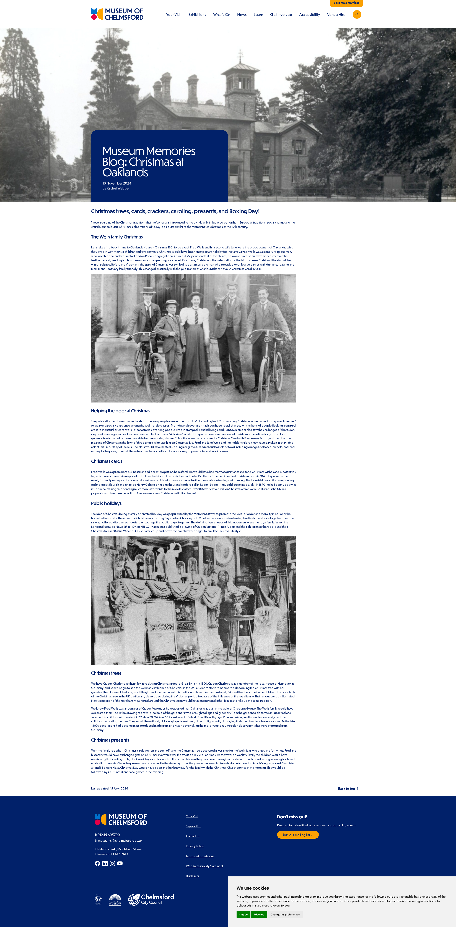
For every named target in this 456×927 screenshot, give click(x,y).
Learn (258, 14)
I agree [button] (243, 914)
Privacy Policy (195, 846)
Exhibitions (197, 14)
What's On (221, 14)
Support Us (193, 826)
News (242, 14)
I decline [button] (259, 914)
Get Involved (281, 14)
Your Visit (173, 14)
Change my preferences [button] (285, 914)
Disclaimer (192, 876)
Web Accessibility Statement (204, 866)
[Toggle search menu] (357, 14)
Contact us (193, 836)
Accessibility (309, 14)
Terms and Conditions (200, 856)
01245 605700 (109, 834)
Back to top (347, 788)
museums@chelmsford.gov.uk (120, 840)
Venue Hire (336, 14)
